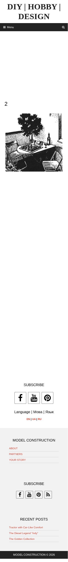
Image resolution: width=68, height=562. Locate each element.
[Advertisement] (34, 65)
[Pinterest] (47, 398)
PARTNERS (15, 454)
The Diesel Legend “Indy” (23, 533)
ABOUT (13, 448)
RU (39, 419)
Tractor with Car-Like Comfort (26, 527)
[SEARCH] (63, 27)
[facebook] (20, 494)
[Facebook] (20, 398)
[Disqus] (34, 227)
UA (34, 419)
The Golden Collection (22, 538)
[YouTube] (34, 398)
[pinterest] (38, 494)
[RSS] (48, 494)
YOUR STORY (17, 459)
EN (28, 419)
